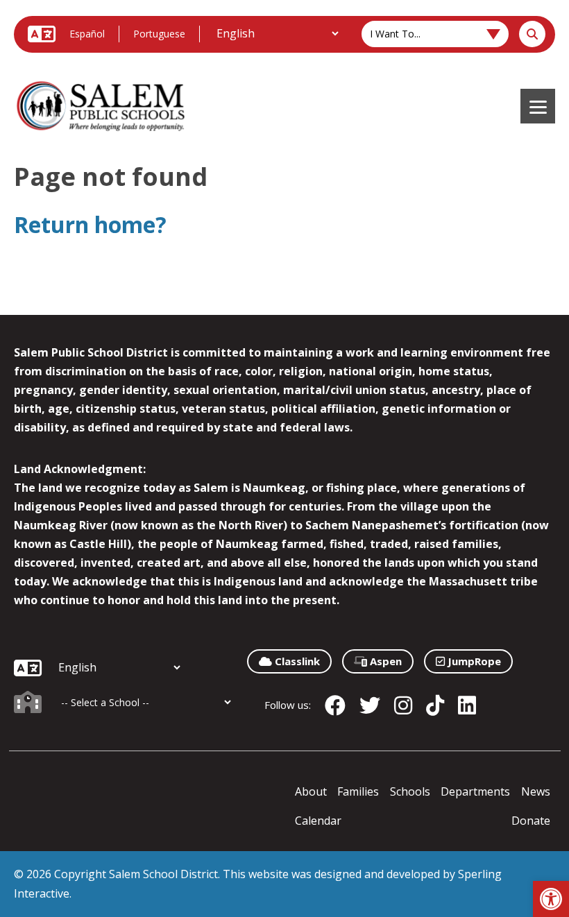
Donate (530, 820)
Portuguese (159, 33)
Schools (410, 791)
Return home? (90, 224)
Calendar (318, 820)
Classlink (296, 661)
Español (87, 33)
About (311, 791)
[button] (551, 899)
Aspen (384, 661)
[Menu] (537, 106)
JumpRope (473, 661)
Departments (475, 791)
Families (358, 791)
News (535, 791)
